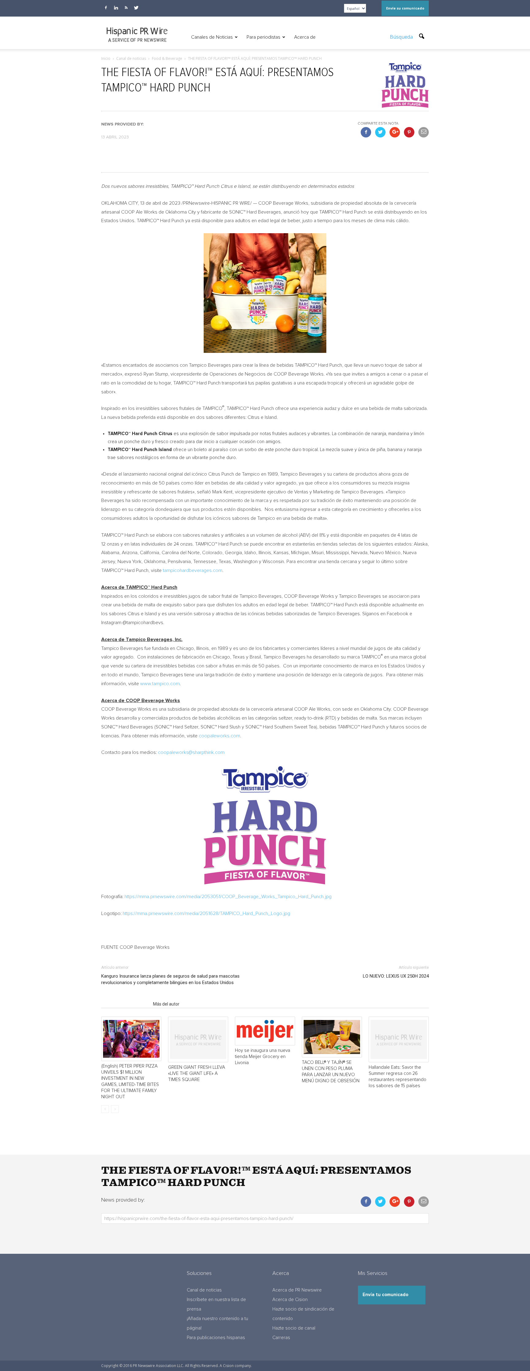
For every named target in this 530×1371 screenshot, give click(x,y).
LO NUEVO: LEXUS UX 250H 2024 (396, 976)
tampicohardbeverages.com (192, 570)
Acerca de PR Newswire (297, 1290)
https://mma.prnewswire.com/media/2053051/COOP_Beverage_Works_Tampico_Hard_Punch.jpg (228, 896)
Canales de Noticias (212, 37)
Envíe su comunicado (405, 8)
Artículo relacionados (125, 1004)
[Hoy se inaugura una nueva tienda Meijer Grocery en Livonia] (265, 1031)
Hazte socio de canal (293, 1328)
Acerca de (305, 37)
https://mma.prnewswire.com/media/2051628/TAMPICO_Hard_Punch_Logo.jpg (206, 913)
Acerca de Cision (290, 1299)
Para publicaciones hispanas (216, 1337)
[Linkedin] (116, 7)
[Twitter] (136, 7)
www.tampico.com (160, 683)
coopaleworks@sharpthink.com (191, 752)
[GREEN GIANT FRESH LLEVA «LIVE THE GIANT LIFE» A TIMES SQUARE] (198, 1039)
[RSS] (126, 7)
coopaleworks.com (219, 735)
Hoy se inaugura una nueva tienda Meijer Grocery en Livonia (262, 1056)
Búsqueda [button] (402, 36)
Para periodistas (263, 37)
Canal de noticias (204, 1290)
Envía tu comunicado (385, 1294)
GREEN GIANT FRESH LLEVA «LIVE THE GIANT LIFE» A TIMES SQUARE (196, 1073)
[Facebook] (105, 7)
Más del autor (166, 1004)
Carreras (281, 1337)
